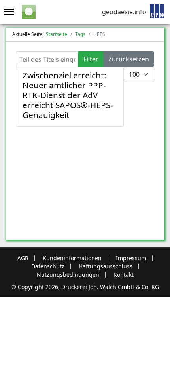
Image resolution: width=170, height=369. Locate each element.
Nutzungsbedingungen (68, 275)
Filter (90, 59)
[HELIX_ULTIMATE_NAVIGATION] (7, 12)
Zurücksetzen (128, 59)
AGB (22, 258)
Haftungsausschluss (105, 266)
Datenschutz (47, 266)
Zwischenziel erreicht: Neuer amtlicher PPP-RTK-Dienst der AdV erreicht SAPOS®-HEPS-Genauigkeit (68, 95)
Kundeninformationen (72, 258)
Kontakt (123, 275)
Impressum (131, 258)
